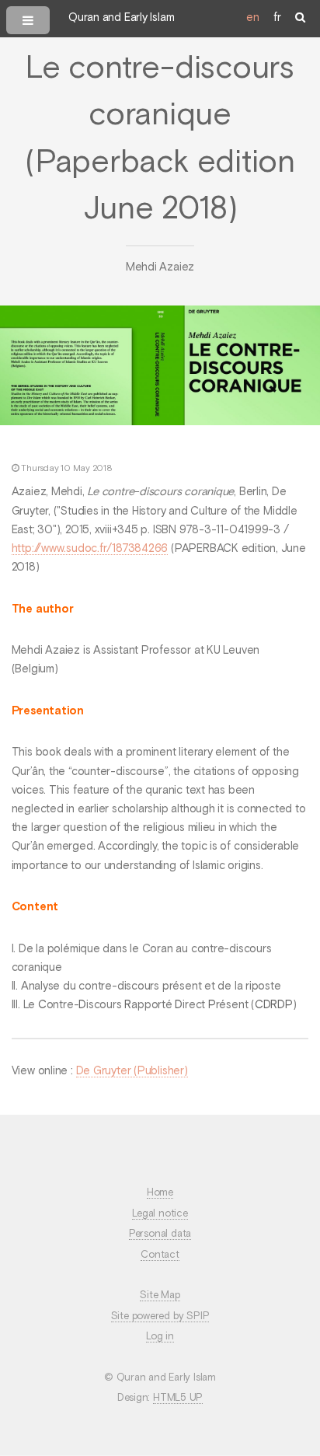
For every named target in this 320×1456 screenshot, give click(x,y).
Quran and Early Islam (121, 17)
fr (277, 17)
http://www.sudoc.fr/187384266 (90, 548)
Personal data (160, 1234)
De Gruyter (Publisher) (132, 1071)
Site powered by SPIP (160, 1316)
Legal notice (159, 1214)
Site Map (159, 1295)
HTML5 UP (178, 1398)
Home (160, 1193)
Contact (160, 1255)
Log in (160, 1337)
